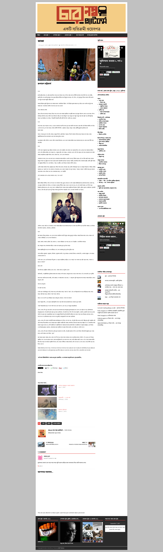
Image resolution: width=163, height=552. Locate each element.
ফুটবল (49, 423)
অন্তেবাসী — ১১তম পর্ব (64, 397)
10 (119, 48)
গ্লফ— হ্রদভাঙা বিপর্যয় (110, 276)
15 (108, 50)
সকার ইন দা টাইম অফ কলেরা (67, 45)
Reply (41, 466)
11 (122, 48)
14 (106, 50)
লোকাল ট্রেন (68, 35)
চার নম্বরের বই (80, 35)
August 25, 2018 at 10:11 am (50, 458)
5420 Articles (68, 430)
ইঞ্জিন (38, 35)
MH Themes (61, 548)
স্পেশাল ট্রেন (56, 35)
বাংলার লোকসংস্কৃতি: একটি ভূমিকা (113, 281)
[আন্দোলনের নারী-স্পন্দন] (111, 227)
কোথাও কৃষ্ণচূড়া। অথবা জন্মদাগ (66, 385)
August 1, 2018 (44, 45)
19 (117, 50)
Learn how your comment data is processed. (72, 513)
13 (103, 50)
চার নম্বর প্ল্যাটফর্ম (54, 45)
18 (115, 50)
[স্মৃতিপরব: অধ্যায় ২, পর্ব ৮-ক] (111, 52)
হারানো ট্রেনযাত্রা (62, 410)
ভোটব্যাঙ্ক (107, 117)
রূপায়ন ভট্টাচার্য (56, 423)
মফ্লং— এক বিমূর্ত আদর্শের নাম (112, 297)
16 (110, 50)
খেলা (43, 423)
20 (119, 50)
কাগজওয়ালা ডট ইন (92, 35)
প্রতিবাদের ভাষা (112, 315)
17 (113, 50)
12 (101, 50)
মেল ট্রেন (46, 35)
